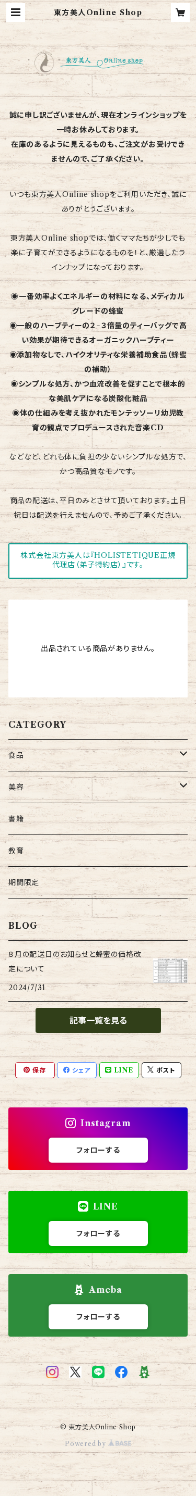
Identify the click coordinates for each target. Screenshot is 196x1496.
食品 (16, 755)
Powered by (86, 1444)
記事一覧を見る (98, 1020)
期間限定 (23, 882)
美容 (16, 787)
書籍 (16, 819)
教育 (16, 850)
